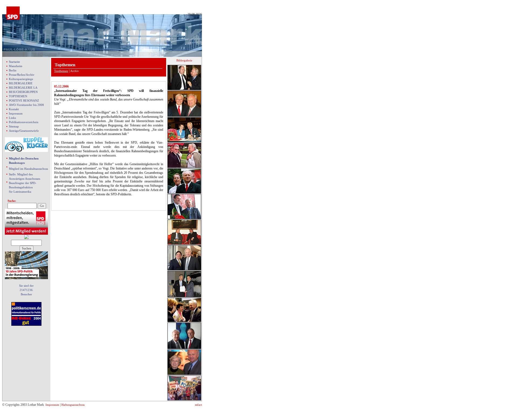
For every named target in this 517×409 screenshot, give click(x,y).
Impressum (16, 113)
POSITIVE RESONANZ (24, 100)
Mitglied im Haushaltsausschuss (28, 168)
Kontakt (14, 109)
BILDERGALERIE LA (23, 87)
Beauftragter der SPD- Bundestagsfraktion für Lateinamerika (22, 187)
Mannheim (15, 66)
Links (12, 117)
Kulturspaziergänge (21, 79)
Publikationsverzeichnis (23, 122)
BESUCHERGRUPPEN (23, 91)
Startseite (14, 61)
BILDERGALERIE (21, 83)
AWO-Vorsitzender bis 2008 (26, 104)
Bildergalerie (184, 60)
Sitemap (14, 126)
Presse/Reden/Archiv (21, 74)
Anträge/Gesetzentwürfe (24, 130)
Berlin (12, 70)
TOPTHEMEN (18, 96)
